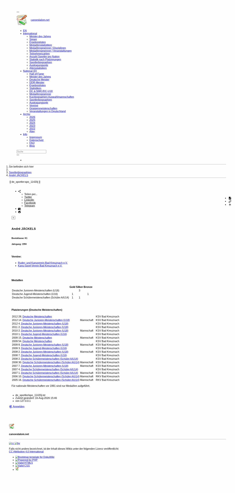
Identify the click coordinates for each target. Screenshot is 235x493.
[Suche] (18, 154)
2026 (32, 117)
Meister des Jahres (40, 36)
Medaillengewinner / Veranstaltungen (50, 50)
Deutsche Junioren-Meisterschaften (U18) (46, 320)
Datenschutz (36, 140)
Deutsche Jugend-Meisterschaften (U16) (44, 334)
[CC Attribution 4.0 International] (14, 443)
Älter (32, 131)
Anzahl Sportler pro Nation (44, 56)
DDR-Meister (36, 82)
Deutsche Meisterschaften (37, 316)
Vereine (33, 105)
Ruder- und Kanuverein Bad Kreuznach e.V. (43, 262)
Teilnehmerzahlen (39, 53)
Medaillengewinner (40, 94)
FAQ (32, 143)
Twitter (28, 197)
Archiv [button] (26, 114)
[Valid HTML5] (24, 462)
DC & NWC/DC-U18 (41, 91)
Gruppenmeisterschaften (43, 108)
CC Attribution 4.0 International (26, 451)
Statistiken (35, 88)
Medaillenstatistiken (40, 45)
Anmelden (18, 406)
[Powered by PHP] (26, 460)
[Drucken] (19, 211)
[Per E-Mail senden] (19, 208)
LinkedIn (29, 200)
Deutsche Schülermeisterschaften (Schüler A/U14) (49, 358)
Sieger (33, 39)
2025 (32, 120)
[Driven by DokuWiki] (17, 469)
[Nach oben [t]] (230, 204)
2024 (32, 122)
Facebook (30, 202)
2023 (32, 125)
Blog (32, 145)
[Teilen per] (19, 191)
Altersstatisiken (38, 68)
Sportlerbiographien (40, 62)
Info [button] (25, 134)
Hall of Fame (36, 73)
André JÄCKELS (18, 175)
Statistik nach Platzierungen (45, 59)
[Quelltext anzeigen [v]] (230, 198)
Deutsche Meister (39, 79)
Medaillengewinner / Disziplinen (47, 48)
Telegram (29, 205)
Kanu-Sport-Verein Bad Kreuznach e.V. (40, 265)
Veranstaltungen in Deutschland (47, 111)
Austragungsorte (38, 65)
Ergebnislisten (37, 42)
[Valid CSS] (22, 465)
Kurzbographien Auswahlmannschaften (51, 97)
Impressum (35, 137)
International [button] (30, 33)
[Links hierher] (230, 201)
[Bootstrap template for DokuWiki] (34, 457)
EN (25, 30)
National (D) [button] (30, 71)
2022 (32, 128)
